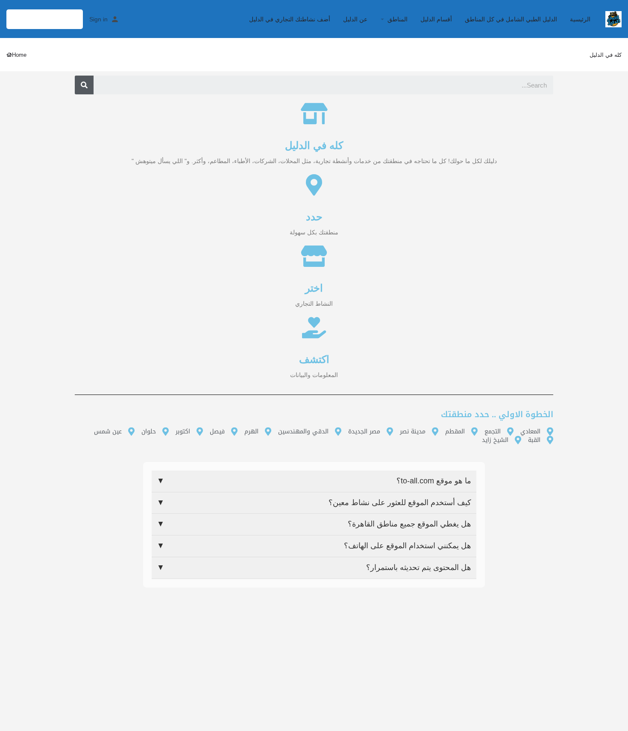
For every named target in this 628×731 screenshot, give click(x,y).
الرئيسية (580, 19)
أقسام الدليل (436, 19)
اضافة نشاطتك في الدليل (44, 19)
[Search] (84, 85)
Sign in (98, 19)
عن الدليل (355, 19)
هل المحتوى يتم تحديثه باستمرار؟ (314, 567)
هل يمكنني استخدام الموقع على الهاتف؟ (314, 545)
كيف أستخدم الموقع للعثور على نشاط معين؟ (314, 502)
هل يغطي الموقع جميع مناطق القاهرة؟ (314, 524)
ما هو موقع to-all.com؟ (314, 481)
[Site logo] (612, 18)
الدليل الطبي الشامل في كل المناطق (511, 19)
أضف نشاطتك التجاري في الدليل (289, 19)
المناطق (397, 19)
